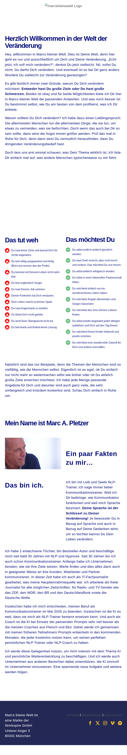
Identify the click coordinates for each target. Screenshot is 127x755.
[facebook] (90, 723)
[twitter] (98, 723)
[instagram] (105, 723)
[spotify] (120, 723)
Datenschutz (92, 715)
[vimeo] (112, 723)
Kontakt (73, 715)
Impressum (113, 715)
